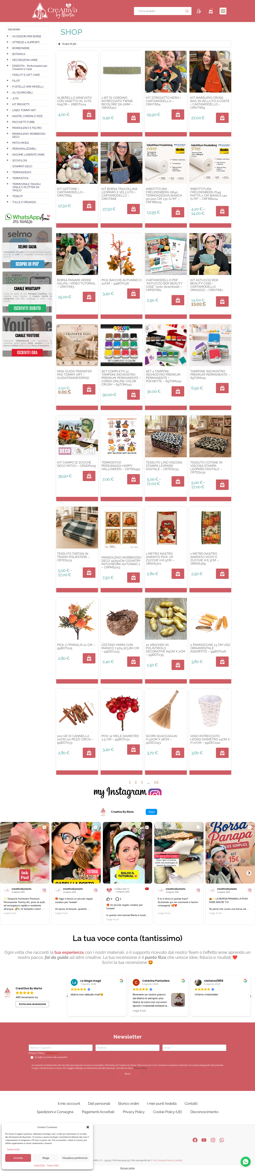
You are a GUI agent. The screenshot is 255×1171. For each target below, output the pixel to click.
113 (156, 782)
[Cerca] (187, 11)
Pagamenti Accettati (98, 1112)
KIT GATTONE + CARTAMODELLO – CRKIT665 (71, 192)
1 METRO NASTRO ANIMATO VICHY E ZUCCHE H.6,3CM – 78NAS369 (204, 558)
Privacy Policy (53, 1165)
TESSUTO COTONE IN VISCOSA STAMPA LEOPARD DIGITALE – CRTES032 (206, 467)
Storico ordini (128, 1103)
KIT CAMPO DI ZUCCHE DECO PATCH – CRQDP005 (76, 464)
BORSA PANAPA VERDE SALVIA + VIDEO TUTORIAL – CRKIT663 (76, 283)
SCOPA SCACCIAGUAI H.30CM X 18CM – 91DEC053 (161, 739)
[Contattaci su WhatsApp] (246, 1162)
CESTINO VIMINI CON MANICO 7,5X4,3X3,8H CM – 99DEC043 (120, 648)
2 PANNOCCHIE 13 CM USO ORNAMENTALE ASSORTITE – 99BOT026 (210, 648)
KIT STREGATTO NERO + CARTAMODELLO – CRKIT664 (163, 101)
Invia (127, 1073)
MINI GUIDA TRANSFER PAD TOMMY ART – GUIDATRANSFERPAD (74, 374)
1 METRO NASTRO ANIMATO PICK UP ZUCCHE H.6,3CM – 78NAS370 (160, 558)
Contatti (191, 1103)
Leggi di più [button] (77, 1010)
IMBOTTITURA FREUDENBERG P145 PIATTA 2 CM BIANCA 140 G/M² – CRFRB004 (208, 194)
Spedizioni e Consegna (55, 1112)
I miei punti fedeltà (162, 1103)
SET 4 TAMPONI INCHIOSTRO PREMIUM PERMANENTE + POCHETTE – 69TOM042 (163, 376)
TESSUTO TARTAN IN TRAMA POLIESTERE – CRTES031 (73, 557)
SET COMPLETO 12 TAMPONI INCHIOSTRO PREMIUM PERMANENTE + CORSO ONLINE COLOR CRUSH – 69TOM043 (121, 377)
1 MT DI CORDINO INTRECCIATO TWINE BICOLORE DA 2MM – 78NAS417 (117, 102)
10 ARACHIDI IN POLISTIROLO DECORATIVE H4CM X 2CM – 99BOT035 (165, 649)
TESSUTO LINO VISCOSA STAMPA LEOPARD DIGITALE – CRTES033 (164, 466)
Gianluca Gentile (174, 1160)
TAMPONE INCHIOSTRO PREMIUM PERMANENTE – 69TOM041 (210, 374)
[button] (88, 1127)
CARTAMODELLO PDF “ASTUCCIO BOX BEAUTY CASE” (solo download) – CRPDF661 (164, 285)
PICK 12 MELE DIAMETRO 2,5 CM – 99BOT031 (120, 737)
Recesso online (127, 1168)
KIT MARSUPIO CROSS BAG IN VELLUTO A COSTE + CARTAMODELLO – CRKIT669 (210, 102)
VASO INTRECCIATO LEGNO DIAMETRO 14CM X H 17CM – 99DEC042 (210, 739)
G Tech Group (157, 1160)
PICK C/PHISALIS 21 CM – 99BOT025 (76, 646)
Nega (45, 1158)
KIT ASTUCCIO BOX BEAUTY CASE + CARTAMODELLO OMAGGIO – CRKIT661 (206, 285)
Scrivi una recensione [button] (32, 1004)
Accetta (18, 1158)
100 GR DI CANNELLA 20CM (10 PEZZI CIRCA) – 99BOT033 (75, 739)
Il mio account (69, 1103)
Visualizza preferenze (75, 1158)
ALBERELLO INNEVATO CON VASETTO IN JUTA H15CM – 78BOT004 (74, 101)
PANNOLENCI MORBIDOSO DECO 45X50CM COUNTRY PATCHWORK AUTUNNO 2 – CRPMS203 (121, 562)
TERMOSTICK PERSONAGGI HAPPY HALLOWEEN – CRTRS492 (120, 466)
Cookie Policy (39, 1165)
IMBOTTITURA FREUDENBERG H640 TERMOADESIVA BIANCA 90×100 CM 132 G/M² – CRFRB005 (164, 195)
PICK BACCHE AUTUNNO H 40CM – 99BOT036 (121, 281)
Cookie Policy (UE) (167, 1112)
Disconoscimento (204, 1112)
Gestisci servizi (13, 1149)
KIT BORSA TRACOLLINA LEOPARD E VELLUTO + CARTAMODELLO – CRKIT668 (119, 194)
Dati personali (99, 1103)
